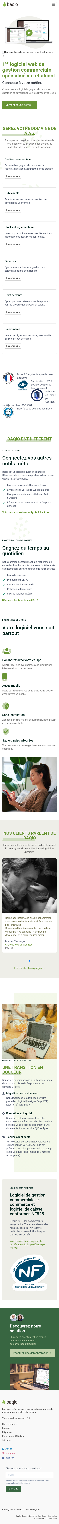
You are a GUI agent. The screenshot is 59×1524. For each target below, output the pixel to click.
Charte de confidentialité (26, 1516)
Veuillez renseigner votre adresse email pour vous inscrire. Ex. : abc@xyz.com (27, 1481)
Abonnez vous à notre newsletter (23, 1468)
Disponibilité (51, 1519)
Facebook (9, 1458)
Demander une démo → (19, 104)
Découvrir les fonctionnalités (19, 600)
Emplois (6, 1428)
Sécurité (6, 1440)
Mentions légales (32, 1509)
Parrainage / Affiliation (13, 1436)
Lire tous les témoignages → (29, 968)
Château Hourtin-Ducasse (19, 944)
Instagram (9, 1453)
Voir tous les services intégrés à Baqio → (25, 512)
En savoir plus (13, 176)
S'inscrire (13, 1488)
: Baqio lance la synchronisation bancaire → (27, 54)
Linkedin (8, 1449)
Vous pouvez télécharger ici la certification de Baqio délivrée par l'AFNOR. (28, 1244)
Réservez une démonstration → (32, 1353)
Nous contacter (10, 1424)
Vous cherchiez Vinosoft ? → (16, 1418)
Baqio (11, 4)
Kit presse (7, 1432)
